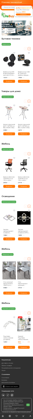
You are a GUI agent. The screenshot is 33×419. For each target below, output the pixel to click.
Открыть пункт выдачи (11, 386)
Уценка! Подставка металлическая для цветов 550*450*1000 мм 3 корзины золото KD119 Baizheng (23, 337)
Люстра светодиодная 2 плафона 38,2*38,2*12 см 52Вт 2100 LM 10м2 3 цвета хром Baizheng (9, 231)
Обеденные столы (8, 254)
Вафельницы (6, 44)
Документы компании (8, 382)
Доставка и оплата (7, 363)
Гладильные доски (8, 97)
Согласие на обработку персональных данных (16, 412)
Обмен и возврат (7, 365)
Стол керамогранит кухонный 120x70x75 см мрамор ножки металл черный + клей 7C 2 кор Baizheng (23, 283)
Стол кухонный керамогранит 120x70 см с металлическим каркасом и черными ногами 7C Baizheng (8, 283)
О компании (5, 377)
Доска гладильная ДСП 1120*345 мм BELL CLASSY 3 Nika (24, 126)
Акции (3, 370)
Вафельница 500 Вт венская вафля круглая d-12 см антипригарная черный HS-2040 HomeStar (8, 73)
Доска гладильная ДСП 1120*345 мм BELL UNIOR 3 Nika (9, 126)
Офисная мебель (8, 149)
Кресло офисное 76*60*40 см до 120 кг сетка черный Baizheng (23, 178)
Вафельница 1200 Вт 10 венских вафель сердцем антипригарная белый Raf (24, 73)
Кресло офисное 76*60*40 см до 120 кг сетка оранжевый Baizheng (8, 178)
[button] (29, 28)
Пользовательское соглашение (11, 368)
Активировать (23, 14)
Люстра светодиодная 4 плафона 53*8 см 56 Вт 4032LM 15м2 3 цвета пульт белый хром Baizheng (24, 231)
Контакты (4, 380)
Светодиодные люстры (9, 202)
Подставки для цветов (9, 308)
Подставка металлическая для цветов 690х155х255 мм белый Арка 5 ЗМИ (8, 337)
